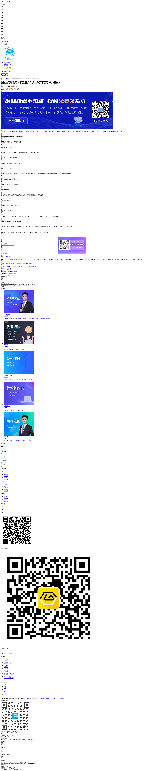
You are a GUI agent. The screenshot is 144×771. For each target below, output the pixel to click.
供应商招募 (7, 65)
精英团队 (6, 496)
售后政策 (6, 474)
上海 (5, 686)
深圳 (5, 689)
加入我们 (6, 487)
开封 (5, 692)
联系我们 (6, 486)
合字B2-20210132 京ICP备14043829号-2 (38, 698)
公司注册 (53, 216)
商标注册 (6, 659)
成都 (5, 691)
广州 (5, 688)
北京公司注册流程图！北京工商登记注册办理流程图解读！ (21, 266)
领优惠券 (6, 41)
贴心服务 (6, 498)
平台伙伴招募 (7, 67)
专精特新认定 (7, 663)
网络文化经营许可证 (9, 673)
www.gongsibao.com (14, 259)
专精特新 (6, 671)
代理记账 (6, 667)
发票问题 (6, 479)
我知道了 (3, 764)
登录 (1, 159)
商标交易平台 (7, 62)
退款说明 (6, 477)
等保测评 (6, 660)
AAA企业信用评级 (9, 678)
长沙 (5, 694)
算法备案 (6, 662)
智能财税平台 (7, 64)
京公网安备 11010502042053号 (60, 698)
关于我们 (6, 484)
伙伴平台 (6, 501)
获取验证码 (1, 249)
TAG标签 (6, 491)
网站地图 (6, 489)
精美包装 (6, 499)
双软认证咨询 (7, 676)
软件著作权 (7, 670)
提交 (2, 756)
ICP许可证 (6, 668)
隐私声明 (6, 476)
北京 (5, 684)
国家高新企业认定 (8, 674)
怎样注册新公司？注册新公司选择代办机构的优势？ (19, 263)
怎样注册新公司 (8, 256)
